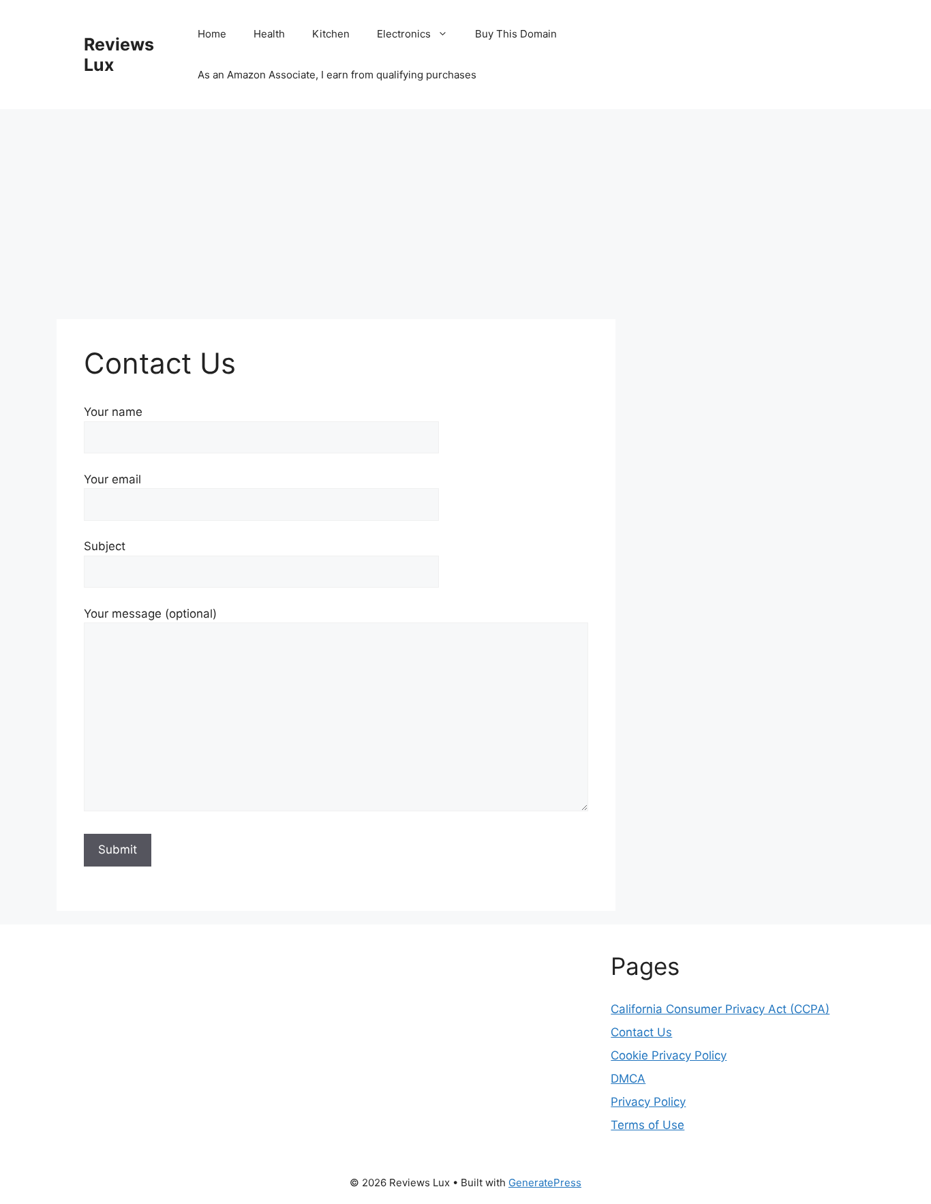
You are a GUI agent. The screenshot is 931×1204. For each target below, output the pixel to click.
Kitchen (331, 33)
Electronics (404, 33)
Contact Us (641, 1032)
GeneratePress (544, 1182)
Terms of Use (647, 1125)
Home (212, 33)
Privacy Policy (648, 1102)
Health (269, 33)
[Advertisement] (336, 218)
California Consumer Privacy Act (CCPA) (720, 1009)
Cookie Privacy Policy (669, 1055)
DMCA (628, 1078)
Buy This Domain (516, 33)
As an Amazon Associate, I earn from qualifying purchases (337, 74)
